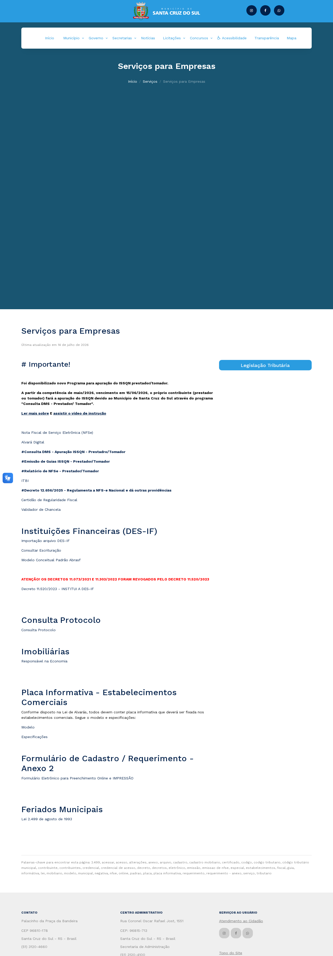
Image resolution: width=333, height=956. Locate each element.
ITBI (25, 481)
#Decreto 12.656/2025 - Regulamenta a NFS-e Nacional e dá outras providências (96, 490)
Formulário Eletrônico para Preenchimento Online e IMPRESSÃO (77, 778)
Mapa (291, 38)
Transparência (266, 38)
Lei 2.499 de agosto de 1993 (46, 819)
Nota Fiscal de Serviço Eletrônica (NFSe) (57, 432)
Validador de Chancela (41, 509)
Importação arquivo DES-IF (45, 541)
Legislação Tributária (265, 365)
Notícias (148, 38)
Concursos (199, 38)
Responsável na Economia (44, 661)
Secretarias (122, 38)
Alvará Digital (32, 442)
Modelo (28, 727)
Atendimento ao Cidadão (241, 921)
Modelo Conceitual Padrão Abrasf (51, 560)
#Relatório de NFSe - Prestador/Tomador (60, 471)
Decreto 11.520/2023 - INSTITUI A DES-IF (57, 589)
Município (71, 38)
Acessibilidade (234, 38)
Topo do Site (230, 953)
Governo (96, 38)
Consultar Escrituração (41, 550)
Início (49, 38)
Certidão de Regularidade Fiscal (49, 500)
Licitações (172, 38)
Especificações (34, 737)
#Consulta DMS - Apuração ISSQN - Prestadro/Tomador (73, 452)
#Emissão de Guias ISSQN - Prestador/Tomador (65, 461)
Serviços (150, 81)
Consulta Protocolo (38, 630)
